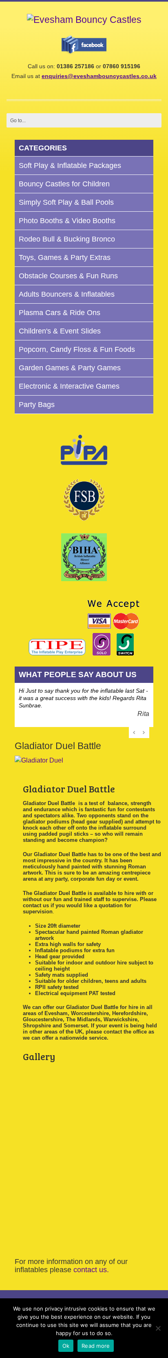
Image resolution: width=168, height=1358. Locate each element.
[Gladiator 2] (39, 760)
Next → (143, 732)
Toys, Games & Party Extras (65, 257)
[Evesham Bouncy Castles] (84, 19)
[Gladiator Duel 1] (43, 1162)
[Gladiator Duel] (53, 1125)
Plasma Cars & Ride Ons (59, 313)
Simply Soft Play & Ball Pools (66, 202)
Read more (96, 1345)
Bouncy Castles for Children (64, 184)
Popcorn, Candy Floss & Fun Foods (77, 349)
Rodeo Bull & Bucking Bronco (67, 239)
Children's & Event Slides (60, 331)
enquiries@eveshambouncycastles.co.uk (99, 76)
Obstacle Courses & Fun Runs (68, 276)
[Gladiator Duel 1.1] (53, 1197)
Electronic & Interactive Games (69, 386)
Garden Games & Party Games (70, 368)
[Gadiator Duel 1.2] (43, 1090)
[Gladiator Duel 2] (43, 1233)
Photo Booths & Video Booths (67, 221)
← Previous (134, 732)
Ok (66, 1345)
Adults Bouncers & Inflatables (67, 294)
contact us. (91, 1270)
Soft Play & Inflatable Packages (70, 165)
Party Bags (37, 404)
